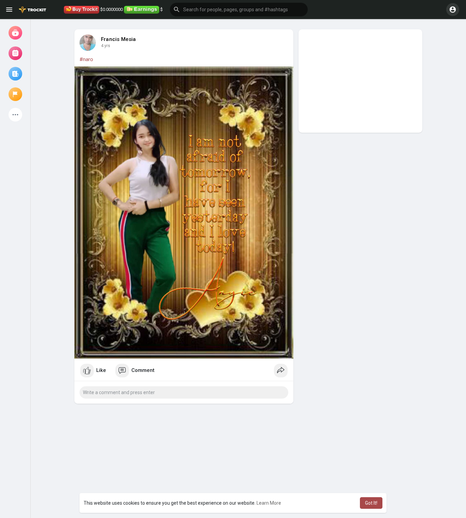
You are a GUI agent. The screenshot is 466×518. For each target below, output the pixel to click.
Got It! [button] (371, 503)
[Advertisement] (360, 81)
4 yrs (105, 45)
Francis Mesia (118, 39)
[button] (239, 9)
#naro (86, 59)
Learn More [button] (269, 503)
